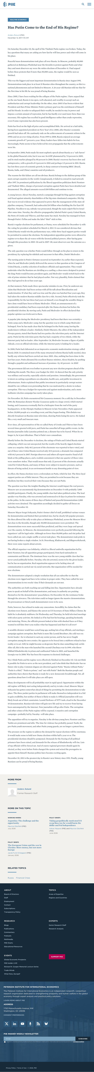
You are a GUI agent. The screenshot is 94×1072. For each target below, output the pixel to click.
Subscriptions (9, 908)
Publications (9, 929)
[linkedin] (15, 1024)
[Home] (9, 4)
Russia (11, 878)
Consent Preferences (14, 1015)
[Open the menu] (89, 4)
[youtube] (22, 1024)
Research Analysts (56, 929)
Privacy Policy (11, 1068)
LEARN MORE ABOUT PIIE (14, 1000)
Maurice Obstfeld (15, 826)
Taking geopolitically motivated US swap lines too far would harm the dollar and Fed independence (65, 822)
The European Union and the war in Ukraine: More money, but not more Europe (24, 847)
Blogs (6, 925)
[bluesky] (46, 1024)
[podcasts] (30, 1024)
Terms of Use (21, 1068)
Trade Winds (9, 970)
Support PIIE (57, 957)
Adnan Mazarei (55, 828)
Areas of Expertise (56, 894)
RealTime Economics (18, 20)
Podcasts (7, 936)
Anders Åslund (14, 35)
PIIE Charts (8, 943)
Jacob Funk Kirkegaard (17, 853)
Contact (7, 905)
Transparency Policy (12, 912)
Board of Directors (11, 894)
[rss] (38, 1024)
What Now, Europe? (12, 974)
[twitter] (7, 1024)
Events (8, 955)
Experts (53, 921)
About (7, 890)
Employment (9, 901)
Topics (52, 890)
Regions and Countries (58, 898)
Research (9, 921)
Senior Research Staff (57, 925)
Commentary (9, 932)
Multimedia (8, 939)
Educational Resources (13, 946)
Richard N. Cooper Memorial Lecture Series (21, 967)
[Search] (83, 4)
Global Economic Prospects (15, 960)
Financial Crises (23, 878)
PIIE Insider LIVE (10, 963)
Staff (6, 898)
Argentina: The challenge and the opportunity (23, 821)
